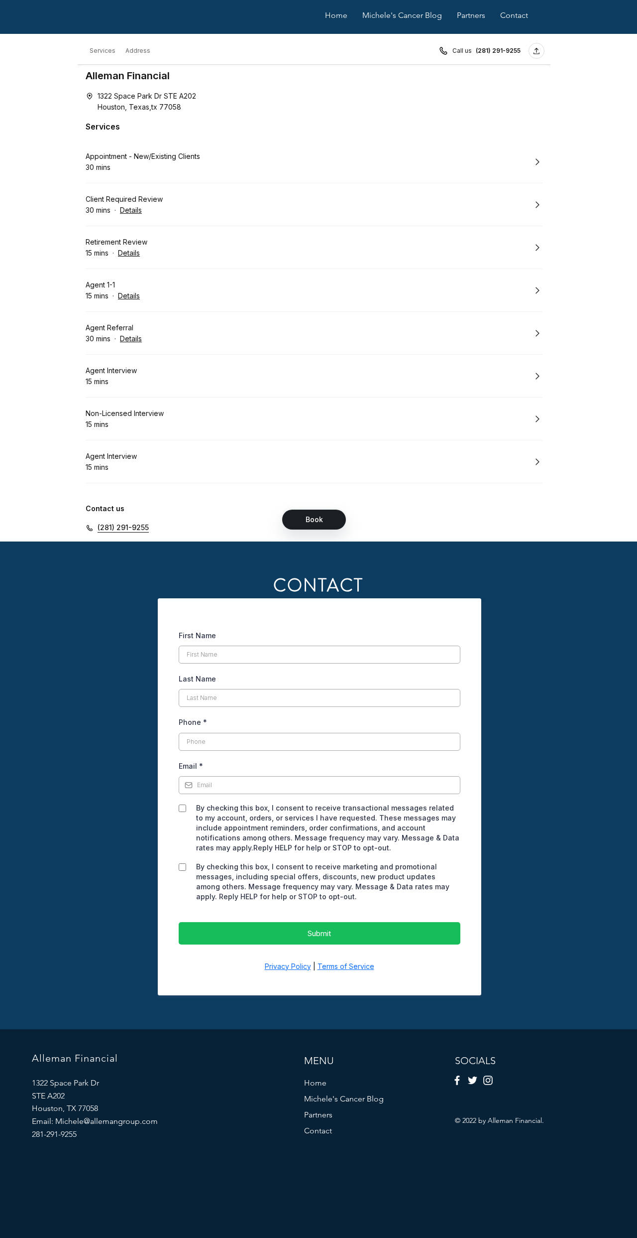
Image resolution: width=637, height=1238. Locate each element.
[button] (471, 15)
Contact (318, 1130)
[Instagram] (488, 1080)
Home (315, 1083)
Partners (318, 1114)
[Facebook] (457, 1080)
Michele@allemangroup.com (106, 1121)
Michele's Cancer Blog (344, 1098)
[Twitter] (472, 1080)
